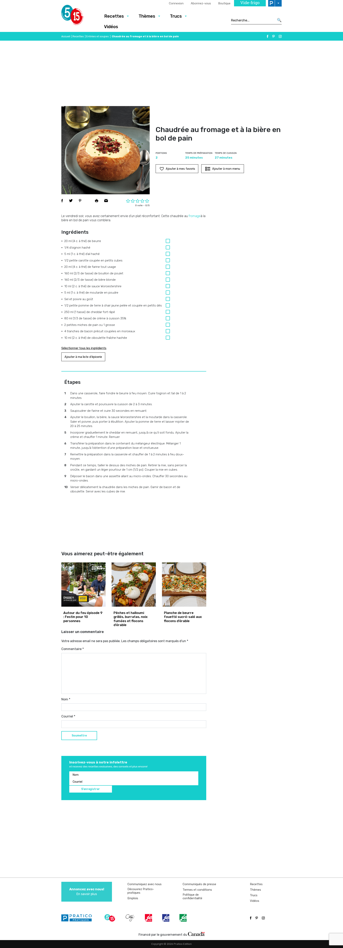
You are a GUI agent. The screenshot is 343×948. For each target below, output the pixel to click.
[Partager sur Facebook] (62, 200)
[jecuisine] (149, 918)
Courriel (68, 716)
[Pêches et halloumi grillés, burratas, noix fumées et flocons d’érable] (134, 584)
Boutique (224, 3)
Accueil (65, 36)
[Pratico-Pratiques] (78, 918)
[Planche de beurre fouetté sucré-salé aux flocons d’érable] (184, 584)
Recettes (114, 16)
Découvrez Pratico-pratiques (140, 890)
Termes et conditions (197, 890)
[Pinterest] (273, 36)
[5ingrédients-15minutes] (110, 918)
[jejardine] (183, 918)
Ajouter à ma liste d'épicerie (83, 357)
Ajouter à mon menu (226, 168)
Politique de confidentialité (192, 896)
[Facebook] (267, 36)
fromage (194, 216)
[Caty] (131, 918)
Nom (65, 699)
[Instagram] (280, 36)
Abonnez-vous (201, 3)
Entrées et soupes (97, 36)
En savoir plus (86, 891)
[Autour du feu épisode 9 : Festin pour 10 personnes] (83, 584)
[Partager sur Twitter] (71, 200)
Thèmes (147, 16)
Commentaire (72, 649)
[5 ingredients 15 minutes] (78, 16)
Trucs (176, 16)
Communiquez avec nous (144, 884)
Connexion (176, 3)
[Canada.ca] (196, 933)
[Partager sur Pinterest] (80, 200)
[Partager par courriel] (106, 200)
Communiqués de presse (199, 884)
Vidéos (111, 26)
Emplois (132, 898)
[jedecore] (166, 918)
